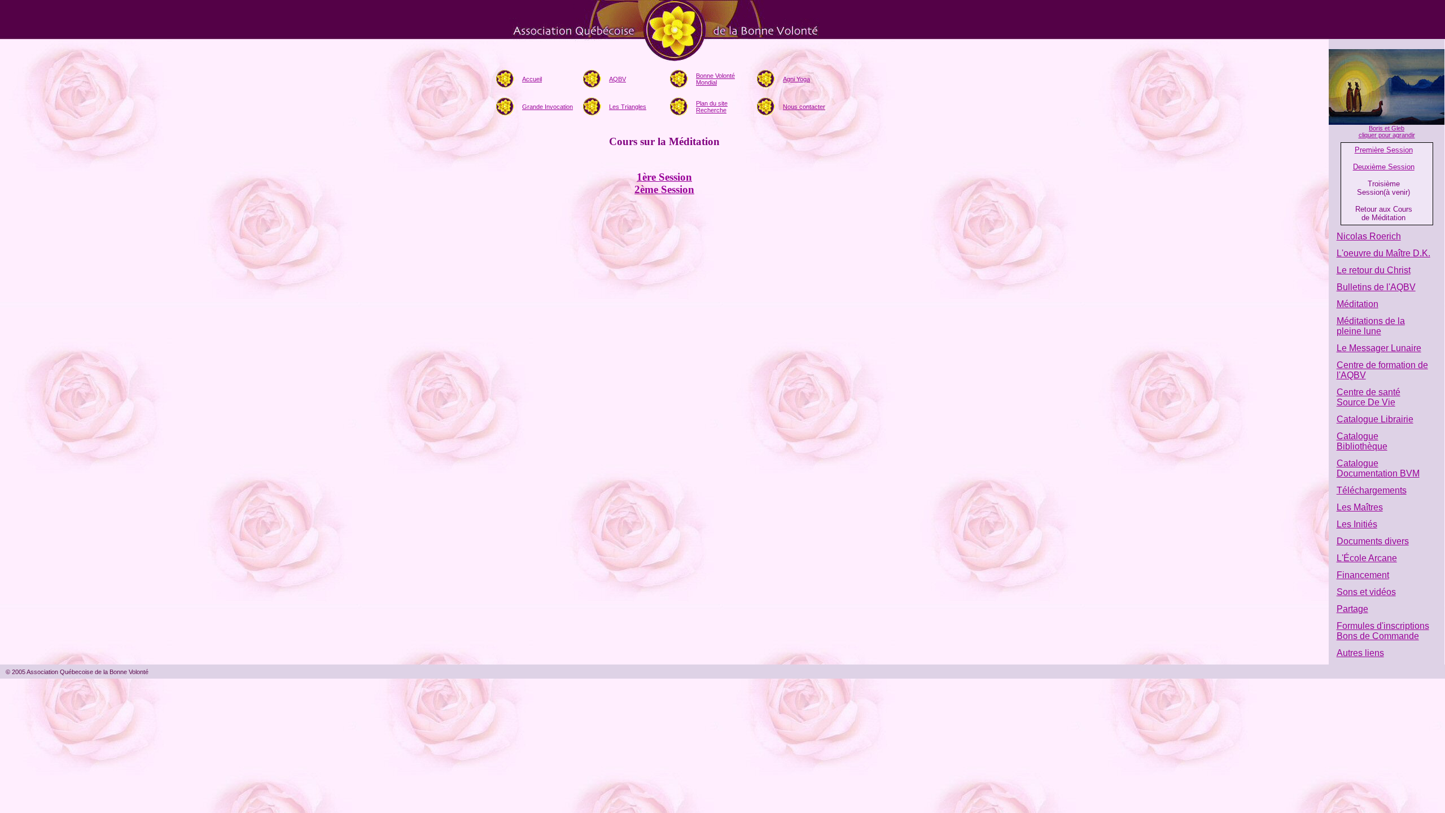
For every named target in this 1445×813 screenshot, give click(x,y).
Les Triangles (627, 106)
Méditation (1357, 304)
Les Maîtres (1360, 507)
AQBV (617, 79)
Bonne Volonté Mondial (715, 79)
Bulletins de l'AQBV (1376, 287)
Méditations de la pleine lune (1371, 326)
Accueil (532, 79)
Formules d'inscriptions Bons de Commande (1383, 631)
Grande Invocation (547, 106)
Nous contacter (804, 106)
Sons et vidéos (1366, 592)
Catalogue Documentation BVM (1378, 468)
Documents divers (1373, 541)
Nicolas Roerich (1369, 236)
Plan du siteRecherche (712, 106)
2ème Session (664, 189)
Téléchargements (1372, 490)
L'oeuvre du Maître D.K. (1383, 253)
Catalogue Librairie (1375, 419)
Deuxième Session (1384, 167)
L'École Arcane (1367, 558)
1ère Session (664, 177)
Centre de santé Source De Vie (1368, 397)
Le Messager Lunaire (1379, 348)
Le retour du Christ (1374, 270)
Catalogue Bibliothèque (1362, 441)
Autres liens (1360, 653)
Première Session (1384, 150)
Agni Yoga (796, 79)
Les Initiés (1357, 524)
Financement (1363, 575)
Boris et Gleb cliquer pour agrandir (1387, 131)
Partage (1352, 609)
